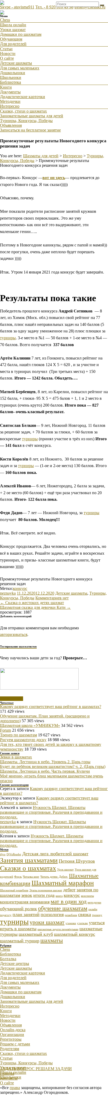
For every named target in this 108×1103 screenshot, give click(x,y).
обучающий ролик (18, 908)
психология (52, 914)
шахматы (51, 940)
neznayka (8, 593)
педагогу (6, 915)
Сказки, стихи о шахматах (23, 111)
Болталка (8, 959)
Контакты (9, 1078)
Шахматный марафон (62, 883)
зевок (26, 895)
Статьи (6, 49)
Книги (6, 87)
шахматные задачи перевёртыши (57, 929)
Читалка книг (31, 876)
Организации (12, 1034)
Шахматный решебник (14, 890)
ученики (71, 923)
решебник (71, 915)
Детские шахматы (16, 63)
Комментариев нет (52, 598)
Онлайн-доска (12, 1030)
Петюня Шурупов (77, 861)
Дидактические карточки (22, 96)
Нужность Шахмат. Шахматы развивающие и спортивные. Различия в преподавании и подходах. (51, 812)
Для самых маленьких (19, 68)
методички (94, 902)
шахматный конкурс (74, 934)
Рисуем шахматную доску (23, 739)
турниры (8, 338)
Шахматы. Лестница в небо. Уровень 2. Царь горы (45, 762)
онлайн (92, 909)
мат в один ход (69, 901)
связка (84, 914)
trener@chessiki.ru (89, 7)
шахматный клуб (36, 934)
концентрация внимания (25, 901)
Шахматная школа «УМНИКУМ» (30, 725)
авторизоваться (13, 634)
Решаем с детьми (15, 1044)
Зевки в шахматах (16, 757)
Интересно (9, 106)
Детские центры (14, 963)
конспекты (87, 895)
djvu (3, 854)
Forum (5, 730)
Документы (10, 92)
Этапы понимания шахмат (45, 890)
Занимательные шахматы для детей (31, 116)
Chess (5, 20)
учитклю (82, 923)
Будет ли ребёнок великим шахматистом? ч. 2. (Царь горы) (52, 766)
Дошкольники (12, 72)
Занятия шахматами (29, 860)
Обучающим (11, 39)
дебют (69, 889)
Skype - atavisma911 (17, 7)
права (15, 1087)
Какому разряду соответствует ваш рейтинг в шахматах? (50, 706)
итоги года (44, 895)
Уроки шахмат (13, 29)
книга (59, 895)
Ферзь (18, 876)
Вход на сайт (11, 698)
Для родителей (13, 44)
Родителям (9, 1048)
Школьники (10, 77)
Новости (7, 53)
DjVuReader (14, 854)
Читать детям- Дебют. (54, 876)
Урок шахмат (65, 869)
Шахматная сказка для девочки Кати (35, 607)
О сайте (7, 58)
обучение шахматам (62, 908)
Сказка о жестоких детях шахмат (32, 602)
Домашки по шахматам (20, 34)
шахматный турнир (19, 940)
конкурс (20, 588)
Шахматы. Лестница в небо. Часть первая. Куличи (45, 771)
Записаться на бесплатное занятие (30, 130)
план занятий (26, 914)
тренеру (97, 915)
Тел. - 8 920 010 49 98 (54, 7)
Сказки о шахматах (28, 868)
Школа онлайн (13, 25)
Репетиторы (10, 1039)
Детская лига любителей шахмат (55, 853)
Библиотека (10, 82)
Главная (7, 1073)
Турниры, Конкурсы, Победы (26, 120)
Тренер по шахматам (18, 735)
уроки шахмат (47, 922)
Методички (10, 101)
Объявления (11, 125)
